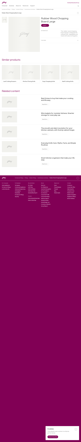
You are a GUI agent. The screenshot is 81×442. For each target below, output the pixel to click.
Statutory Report (45, 198)
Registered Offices (71, 196)
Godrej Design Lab (45, 202)
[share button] (78, 13)
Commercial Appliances (20, 187)
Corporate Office (71, 187)
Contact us (69, 185)
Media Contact (70, 192)
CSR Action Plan (31, 191)
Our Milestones (44, 187)
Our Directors (44, 192)
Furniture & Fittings (6, 9)
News (55, 185)
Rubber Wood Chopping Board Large (45, 9)
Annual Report (44, 206)
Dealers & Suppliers (71, 194)
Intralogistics (18, 191)
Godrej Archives (44, 200)
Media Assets (57, 192)
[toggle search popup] (78, 6)
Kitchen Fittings (19, 9)
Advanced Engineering (20, 189)
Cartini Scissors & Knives (29, 9)
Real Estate (17, 192)
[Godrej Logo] (4, 3)
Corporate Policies (45, 196)
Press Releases (57, 187)
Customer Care (70, 191)
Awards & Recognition (46, 189)
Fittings (13, 9)
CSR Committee (31, 189)
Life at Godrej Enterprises (34, 198)
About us (43, 185)
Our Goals (30, 185)
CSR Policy (30, 187)
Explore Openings (32, 200)
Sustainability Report (32, 192)
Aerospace (17, 185)
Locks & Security (5, 189)
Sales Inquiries (70, 189)
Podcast (56, 189)
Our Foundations (45, 191)
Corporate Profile (45, 194)
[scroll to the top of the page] (77, 178)
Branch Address (71, 198)
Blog (55, 191)
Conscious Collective (46, 204)
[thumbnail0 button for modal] (4, 20)
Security (17, 196)
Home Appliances (6, 185)
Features (43, 40)
